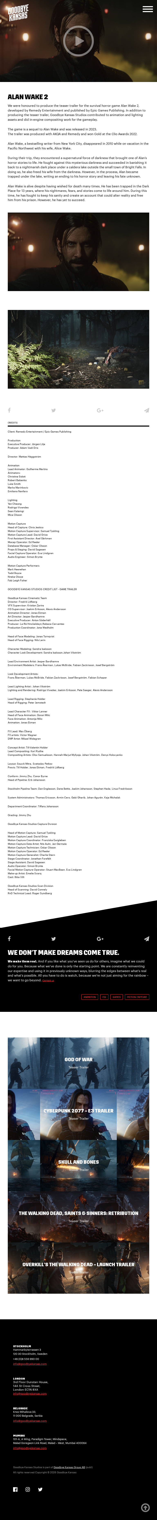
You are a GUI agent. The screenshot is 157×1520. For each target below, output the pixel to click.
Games (117, 997)
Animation (90, 997)
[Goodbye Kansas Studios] (18, 13)
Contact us (48, 980)
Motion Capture (137, 997)
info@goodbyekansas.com (30, 1363)
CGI (104, 997)
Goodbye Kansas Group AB (69, 1467)
